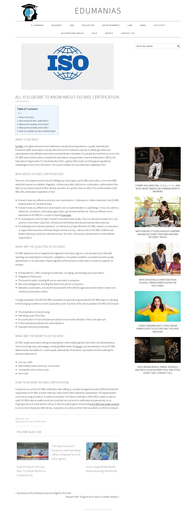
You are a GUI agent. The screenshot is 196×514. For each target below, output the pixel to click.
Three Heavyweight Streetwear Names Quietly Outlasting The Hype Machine (157, 328)
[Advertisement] (158, 98)
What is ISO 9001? (26, 117)
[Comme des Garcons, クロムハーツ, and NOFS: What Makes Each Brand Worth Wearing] (158, 180)
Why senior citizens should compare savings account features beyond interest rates (158, 234)
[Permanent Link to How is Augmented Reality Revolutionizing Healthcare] (102, 444)
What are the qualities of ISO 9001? (34, 124)
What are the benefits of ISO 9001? (34, 127)
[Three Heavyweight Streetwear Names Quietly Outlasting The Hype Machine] (158, 320)
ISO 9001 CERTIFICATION (36, 422)
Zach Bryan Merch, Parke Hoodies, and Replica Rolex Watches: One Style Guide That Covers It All (157, 369)
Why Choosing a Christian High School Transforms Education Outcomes (157, 282)
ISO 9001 (19, 146)
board (79, 346)
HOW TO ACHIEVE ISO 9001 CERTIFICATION (37, 131)
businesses (66, 215)
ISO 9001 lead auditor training (105, 404)
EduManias (98, 10)
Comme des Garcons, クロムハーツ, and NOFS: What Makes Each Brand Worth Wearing (157, 188)
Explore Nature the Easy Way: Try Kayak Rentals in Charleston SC (31, 471)
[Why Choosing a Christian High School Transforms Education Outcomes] (158, 274)
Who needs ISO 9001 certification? (33, 121)
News (27, 419)
